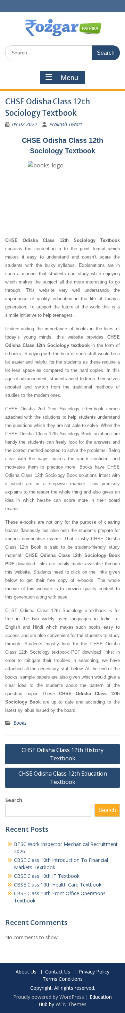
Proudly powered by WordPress (48, 997)
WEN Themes (71, 1004)
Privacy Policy (94, 972)
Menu (69, 77)
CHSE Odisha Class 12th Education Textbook (62, 778)
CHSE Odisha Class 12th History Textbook (62, 754)
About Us (26, 972)
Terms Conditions (63, 979)
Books (20, 722)
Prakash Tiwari (65, 124)
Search (13, 800)
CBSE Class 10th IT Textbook (47, 876)
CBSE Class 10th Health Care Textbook (57, 884)
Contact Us (57, 972)
